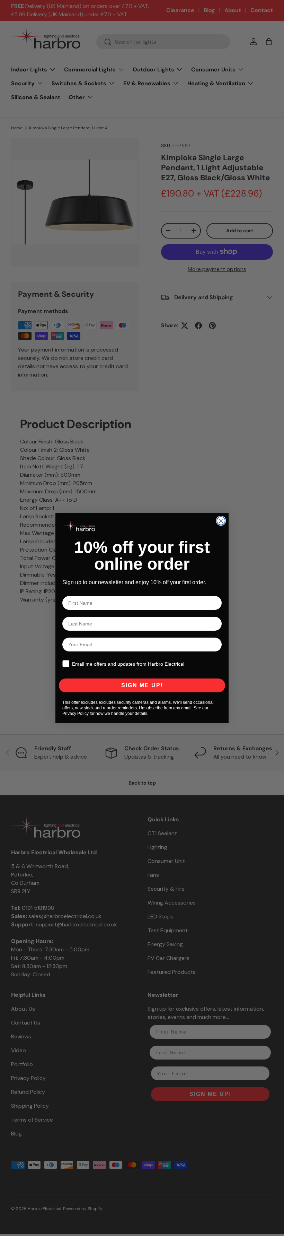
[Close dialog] (221, 521)
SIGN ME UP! (142, 685)
